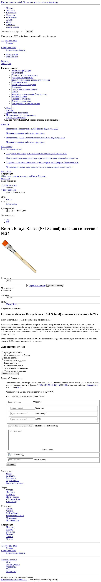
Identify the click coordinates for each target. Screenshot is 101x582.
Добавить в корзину (55, 286)
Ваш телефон (41, 413)
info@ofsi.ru (11, 204)
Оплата (9, 8)
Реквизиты (11, 478)
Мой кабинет (12, 57)
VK (7, 220)
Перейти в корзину (37, 285)
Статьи (9, 539)
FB (7, 222)
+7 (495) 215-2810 (9, 185)
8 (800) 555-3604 (8, 190)
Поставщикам (12, 520)
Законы (9, 536)
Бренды (9, 529)
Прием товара (12, 497)
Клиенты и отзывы (14, 483)
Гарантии (10, 15)
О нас (8, 22)
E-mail (38, 419)
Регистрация (12, 54)
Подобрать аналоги (9, 374)
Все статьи (6, 171)
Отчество (37, 402)
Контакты (10, 24)
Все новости (6, 147)
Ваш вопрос (47, 450)
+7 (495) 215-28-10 (44, 385)
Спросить (11, 464)
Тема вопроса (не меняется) (45, 426)
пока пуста (6, 62)
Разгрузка (10, 494)
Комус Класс (12, 304)
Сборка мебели (13, 499)
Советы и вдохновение (11, 149)
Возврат (10, 534)
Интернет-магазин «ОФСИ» (14, 580)
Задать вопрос (12, 27)
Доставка (10, 10)
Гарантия (10, 532)
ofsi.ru (9, 199)
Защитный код (39, 460)
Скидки (9, 511)
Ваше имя (39, 408)
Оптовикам (11, 17)
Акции (9, 20)
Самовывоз (11, 13)
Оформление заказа (15, 515)
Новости (5, 124)
